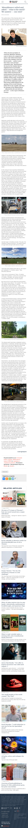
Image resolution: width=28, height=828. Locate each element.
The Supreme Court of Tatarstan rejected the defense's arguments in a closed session (13, 544)
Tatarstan (5, 471)
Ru (15, 811)
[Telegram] (13, 479)
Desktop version (5, 822)
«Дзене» (11, 466)
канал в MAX (7, 461)
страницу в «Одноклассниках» (12, 462)
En (17, 811)
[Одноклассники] (7, 479)
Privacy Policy (5, 817)
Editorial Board (5, 811)
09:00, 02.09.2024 (5, 14)
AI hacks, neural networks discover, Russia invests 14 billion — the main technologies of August (13, 606)
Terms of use (4, 815)
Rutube (6, 466)
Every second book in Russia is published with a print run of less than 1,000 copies (13, 786)
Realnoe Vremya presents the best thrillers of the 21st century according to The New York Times (13, 637)
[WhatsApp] (10, 479)
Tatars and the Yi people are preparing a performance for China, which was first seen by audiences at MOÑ (13, 698)
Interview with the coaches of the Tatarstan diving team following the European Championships (13, 728)
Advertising (4, 813)
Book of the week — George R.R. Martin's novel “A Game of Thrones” (13, 513)
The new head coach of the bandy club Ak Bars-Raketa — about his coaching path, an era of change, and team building (13, 575)
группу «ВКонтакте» (14, 459)
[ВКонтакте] (4, 479)
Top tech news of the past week (12, 758)
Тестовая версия (5, 823)
